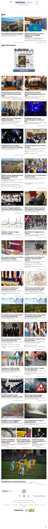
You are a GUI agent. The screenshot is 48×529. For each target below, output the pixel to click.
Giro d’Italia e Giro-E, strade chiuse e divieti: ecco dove (36, 175)
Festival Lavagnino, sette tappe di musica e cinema (39, 441)
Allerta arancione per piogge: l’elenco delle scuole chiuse (33, 395)
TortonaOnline (42, 504)
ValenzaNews (24, 506)
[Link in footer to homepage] (24, 491)
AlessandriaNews (15, 504)
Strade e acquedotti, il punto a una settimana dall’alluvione (8, 441)
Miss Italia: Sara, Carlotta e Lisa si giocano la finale (35, 339)
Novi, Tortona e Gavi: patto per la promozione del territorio (11, 339)
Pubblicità (24, 502)
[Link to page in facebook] (19, 496)
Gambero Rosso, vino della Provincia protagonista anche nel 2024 (35, 94)
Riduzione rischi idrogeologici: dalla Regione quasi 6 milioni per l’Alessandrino (12, 176)
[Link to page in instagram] (28, 496)
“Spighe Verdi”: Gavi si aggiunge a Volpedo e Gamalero (11, 119)
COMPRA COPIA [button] (24, 71)
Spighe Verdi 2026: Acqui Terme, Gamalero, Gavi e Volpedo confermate (34, 35)
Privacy (29, 502)
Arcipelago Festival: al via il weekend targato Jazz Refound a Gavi (34, 120)
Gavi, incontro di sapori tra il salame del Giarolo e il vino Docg (12, 257)
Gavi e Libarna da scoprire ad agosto (12, 33)
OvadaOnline (37, 504)
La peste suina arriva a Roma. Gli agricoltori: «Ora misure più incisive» (34, 258)
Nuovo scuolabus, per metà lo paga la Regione (24, 440)
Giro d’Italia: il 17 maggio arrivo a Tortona (34, 232)
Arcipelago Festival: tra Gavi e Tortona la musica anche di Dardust (12, 146)
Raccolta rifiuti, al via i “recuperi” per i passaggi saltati (35, 368)
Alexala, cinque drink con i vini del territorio (35, 146)
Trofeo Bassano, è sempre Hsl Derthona (13, 481)
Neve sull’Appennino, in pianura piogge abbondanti (34, 421)
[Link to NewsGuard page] (19, 510)
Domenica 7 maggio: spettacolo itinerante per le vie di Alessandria (12, 208)
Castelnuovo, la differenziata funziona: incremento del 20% (10, 368)
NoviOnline (21, 504)
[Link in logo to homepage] (24, 2)
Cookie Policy (34, 502)
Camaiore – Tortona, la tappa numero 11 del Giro (10, 232)
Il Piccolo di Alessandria (7, 504)
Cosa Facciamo (19, 502)
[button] (37, 2)
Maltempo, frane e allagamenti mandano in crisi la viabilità (10, 421)
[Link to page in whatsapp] (24, 496)
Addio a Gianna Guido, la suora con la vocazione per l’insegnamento (35, 208)
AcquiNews (26, 504)
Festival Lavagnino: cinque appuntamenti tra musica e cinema (12, 395)
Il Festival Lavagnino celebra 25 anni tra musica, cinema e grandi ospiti (11, 94)
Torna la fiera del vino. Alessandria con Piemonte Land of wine (12, 315)
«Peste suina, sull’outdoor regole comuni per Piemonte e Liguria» (35, 288)
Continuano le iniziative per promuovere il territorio (9, 288)
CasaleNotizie (31, 504)
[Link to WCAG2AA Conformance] (29, 510)
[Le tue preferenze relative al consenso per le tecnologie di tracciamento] (46, 527)
